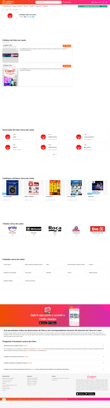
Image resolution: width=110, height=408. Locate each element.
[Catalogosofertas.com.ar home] (8, 2)
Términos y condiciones (42, 399)
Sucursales (15, 9)
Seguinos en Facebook (32, 379)
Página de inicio (7, 6)
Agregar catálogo (6, 388)
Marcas (4, 383)
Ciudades (45, 6)
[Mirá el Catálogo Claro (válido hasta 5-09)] (10, 77)
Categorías (38, 6)
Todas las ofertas (6, 381)
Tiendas (31, 6)
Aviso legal (34, 399)
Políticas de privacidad (53, 399)
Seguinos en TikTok (31, 384)
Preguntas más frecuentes (8, 378)
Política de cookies (63, 399)
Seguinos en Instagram (32, 381)
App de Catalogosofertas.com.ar (9, 385)
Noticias (4, 390)
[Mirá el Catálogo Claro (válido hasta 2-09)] (10, 55)
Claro (11, 9)
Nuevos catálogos (17, 6)
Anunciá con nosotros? (7, 380)
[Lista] (106, 2)
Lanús (25, 345)
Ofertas (26, 6)
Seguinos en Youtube (31, 383)
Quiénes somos (5, 386)
